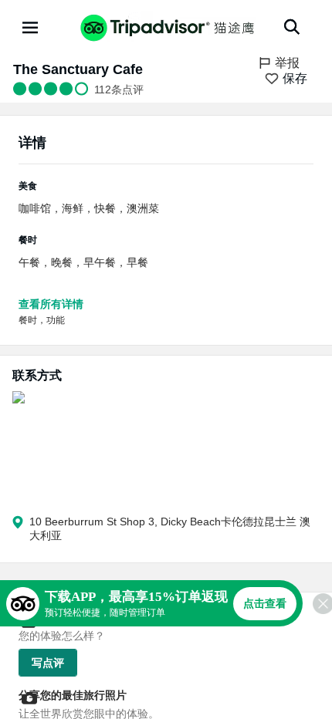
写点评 (48, 663)
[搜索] (291, 27)
